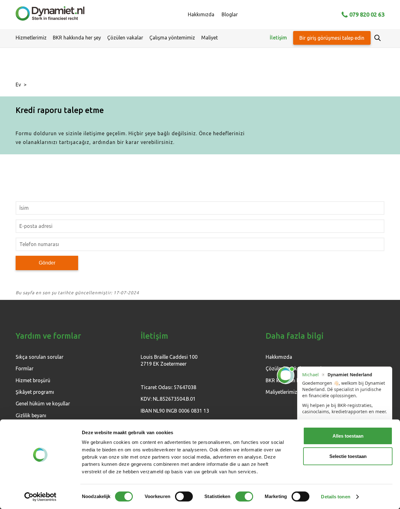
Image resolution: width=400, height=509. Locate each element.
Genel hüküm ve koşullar (43, 403)
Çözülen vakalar (125, 37)
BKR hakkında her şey (77, 37)
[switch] (184, 496)
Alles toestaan (347, 436)
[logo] (50, 14)
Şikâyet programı (35, 392)
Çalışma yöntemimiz (172, 37)
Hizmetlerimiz (31, 37)
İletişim (278, 37)
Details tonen (335, 496)
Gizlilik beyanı (31, 415)
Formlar (24, 368)
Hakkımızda (201, 14)
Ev (18, 84)
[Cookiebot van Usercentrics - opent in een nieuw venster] (40, 496)
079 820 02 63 (366, 14)
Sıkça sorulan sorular (39, 357)
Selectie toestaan (348, 456)
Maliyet (209, 37)
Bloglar (230, 14)
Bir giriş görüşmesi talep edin (331, 38)
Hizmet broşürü (33, 380)
